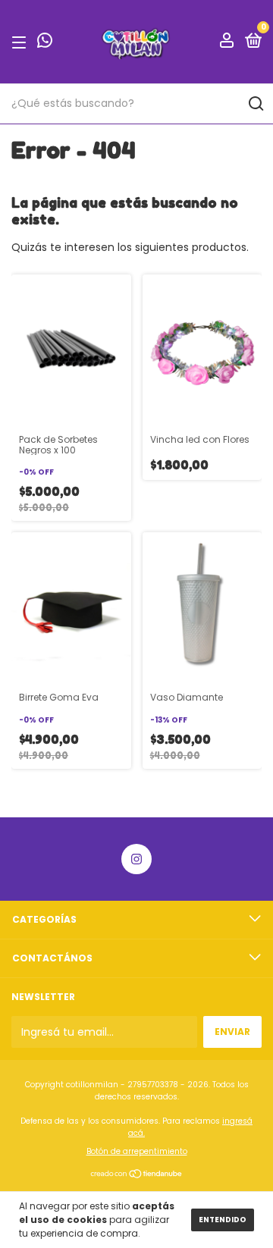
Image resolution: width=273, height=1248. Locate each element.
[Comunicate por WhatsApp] (45, 43)
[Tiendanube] (136, 1175)
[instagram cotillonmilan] (136, 859)
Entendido (222, 1219)
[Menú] (21, 42)
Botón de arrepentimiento (136, 1151)
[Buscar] (255, 104)
